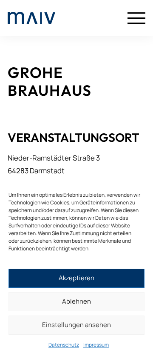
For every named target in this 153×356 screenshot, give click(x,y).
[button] (136, 18)
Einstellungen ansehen (76, 324)
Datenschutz (63, 344)
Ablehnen (76, 301)
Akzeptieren (76, 277)
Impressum (96, 344)
